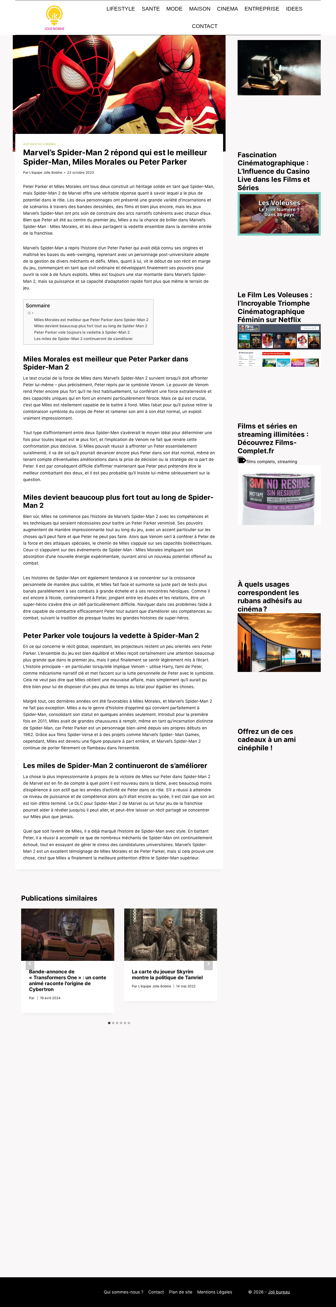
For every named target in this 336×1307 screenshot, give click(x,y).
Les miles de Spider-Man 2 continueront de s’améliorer (83, 338)
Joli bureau (279, 1292)
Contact (156, 1292)
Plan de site (180, 1292)
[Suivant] (208, 963)
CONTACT (204, 26)
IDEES (294, 9)
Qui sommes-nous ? (123, 1292)
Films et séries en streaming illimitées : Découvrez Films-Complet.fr (273, 438)
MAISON (200, 9)
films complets (260, 461)
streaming (287, 461)
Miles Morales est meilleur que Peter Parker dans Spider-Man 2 (91, 319)
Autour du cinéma (39, 144)
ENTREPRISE (261, 9)
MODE (174, 9)
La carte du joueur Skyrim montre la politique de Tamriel (167, 974)
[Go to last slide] (30, 963)
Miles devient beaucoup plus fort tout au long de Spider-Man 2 (90, 326)
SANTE (151, 9)
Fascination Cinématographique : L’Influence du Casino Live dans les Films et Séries (274, 171)
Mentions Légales (214, 1292)
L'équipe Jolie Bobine (45, 172)
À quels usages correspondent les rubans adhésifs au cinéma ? (270, 596)
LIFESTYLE (121, 9)
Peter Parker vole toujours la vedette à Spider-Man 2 (82, 332)
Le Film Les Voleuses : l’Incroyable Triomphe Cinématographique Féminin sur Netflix (275, 307)
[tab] (109, 1023)
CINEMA (227, 9)
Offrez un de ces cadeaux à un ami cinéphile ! (267, 739)
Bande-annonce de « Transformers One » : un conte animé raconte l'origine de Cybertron (67, 980)
